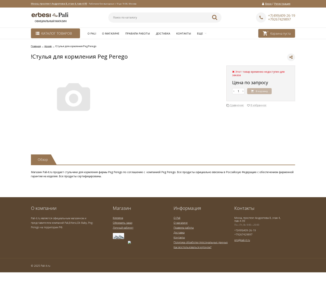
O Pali (92, 33)
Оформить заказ (122, 222)
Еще (200, 33)
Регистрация (282, 3)
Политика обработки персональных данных (201, 242)
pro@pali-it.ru (242, 240)
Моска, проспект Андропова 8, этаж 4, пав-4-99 (59, 3)
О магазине (110, 33)
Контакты (183, 33)
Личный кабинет (123, 227)
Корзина (118, 218)
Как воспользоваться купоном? (192, 247)
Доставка (163, 33)
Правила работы (137, 33)
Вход (268, 3)
